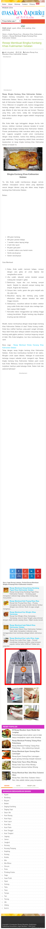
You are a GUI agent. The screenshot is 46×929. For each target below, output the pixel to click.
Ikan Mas (7, 824)
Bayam (6, 801)
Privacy (32, 4)
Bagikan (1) (13, 575)
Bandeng (7, 797)
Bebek (6, 803)
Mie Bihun (7, 863)
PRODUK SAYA (7, 8)
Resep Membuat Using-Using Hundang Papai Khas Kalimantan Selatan (24, 589)
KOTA (18, 785)
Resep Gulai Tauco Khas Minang (24, 762)
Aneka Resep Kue (14, 34)
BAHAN (6, 785)
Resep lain (31, 785)
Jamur (6, 839)
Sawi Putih (8, 878)
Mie (5, 860)
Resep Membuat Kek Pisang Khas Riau (24, 601)
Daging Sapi (8, 809)
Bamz (42, 928)
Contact (25, 4)
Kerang (6, 854)
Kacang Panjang (10, 848)
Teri (5, 896)
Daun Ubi (7, 812)
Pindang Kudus (9, 872)
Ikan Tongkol (8, 833)
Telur (6, 890)
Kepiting (7, 851)
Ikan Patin (7, 827)
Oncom (6, 866)
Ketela (6, 857)
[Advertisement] (23, 73)
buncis (6, 908)
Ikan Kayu (7, 818)
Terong (6, 899)
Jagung (6, 836)
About (10, 4)
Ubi (5, 902)
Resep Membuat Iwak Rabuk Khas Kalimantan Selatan (22, 626)
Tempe (6, 893)
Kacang (7, 845)
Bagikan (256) (19, 575)
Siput (6, 881)
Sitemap (17, 4)
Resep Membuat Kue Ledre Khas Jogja (24, 638)
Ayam (6, 795)
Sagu (6, 875)
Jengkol (7, 842)
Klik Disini (32, 926)
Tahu (6, 887)
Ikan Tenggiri (8, 830)
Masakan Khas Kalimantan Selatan (14, 54)
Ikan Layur (8, 821)
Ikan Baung (8, 815)
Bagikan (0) (25, 575)
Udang (6, 905)
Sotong (6, 884)
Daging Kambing (10, 806)
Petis (6, 869)
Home (4, 4)
